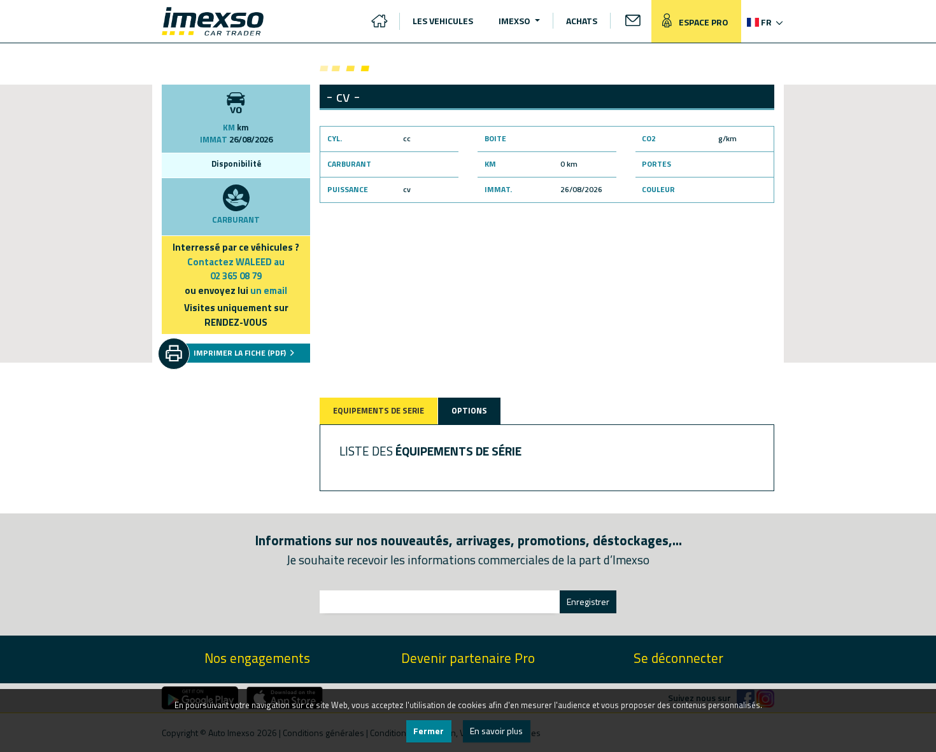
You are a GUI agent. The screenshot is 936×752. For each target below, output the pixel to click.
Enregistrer (588, 601)
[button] (764, 22)
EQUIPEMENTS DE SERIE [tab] (378, 410)
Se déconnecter (678, 658)
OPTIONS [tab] (469, 410)
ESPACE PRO (702, 22)
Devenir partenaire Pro (468, 658)
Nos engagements (257, 658)
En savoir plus (496, 730)
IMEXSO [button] (515, 20)
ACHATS (581, 20)
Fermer (428, 730)
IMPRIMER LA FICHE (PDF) (241, 353)
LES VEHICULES (443, 20)
